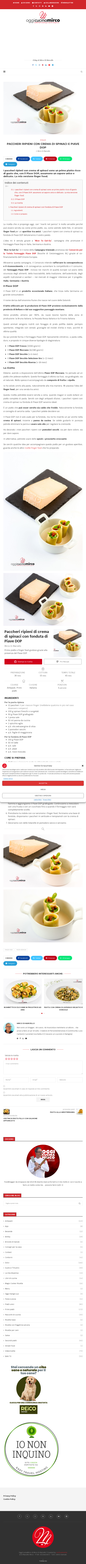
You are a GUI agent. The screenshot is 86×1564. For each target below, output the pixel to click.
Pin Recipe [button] (64, 662)
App (44, 1226)
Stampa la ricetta (24, 662)
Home (16, 3)
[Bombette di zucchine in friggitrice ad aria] (22, 991)
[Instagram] (39, 6)
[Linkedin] (45, 6)
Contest (44, 1252)
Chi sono (26, 3)
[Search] (81, 71)
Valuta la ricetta (11, 1055)
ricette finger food (33, 448)
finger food (9, 950)
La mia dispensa (44, 1273)
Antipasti (44, 1221)
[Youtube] (49, 6)
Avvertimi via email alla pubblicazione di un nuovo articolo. (28, 1095)
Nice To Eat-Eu (43, 240)
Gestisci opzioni (43, 795)
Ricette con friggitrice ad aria (44, 1325)
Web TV (44, 1356)
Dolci (44, 1263)
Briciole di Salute (44, 1242)
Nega (43, 789)
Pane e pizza (44, 1299)
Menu (44, 1289)
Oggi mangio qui (44, 1294)
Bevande (44, 1231)
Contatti (37, 3)
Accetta (43, 783)
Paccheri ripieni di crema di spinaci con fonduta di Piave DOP (36, 207)
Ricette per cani (44, 1330)
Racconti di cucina (44, 1315)
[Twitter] (36, 6)
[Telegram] (52, 6)
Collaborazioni (52, 3)
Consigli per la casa (44, 1247)
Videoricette (44, 1351)
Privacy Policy (47, 799)
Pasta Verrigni (21, 950)
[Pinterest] (42, 6)
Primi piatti (44, 1309)
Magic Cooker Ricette (44, 1283)
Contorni (44, 1257)
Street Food (44, 1346)
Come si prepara (21, 214)
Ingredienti (19, 210)
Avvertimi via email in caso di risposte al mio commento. (26, 1089)
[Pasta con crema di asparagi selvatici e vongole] (63, 991)
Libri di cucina (44, 1278)
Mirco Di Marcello (44, 151)
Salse (44, 1335)
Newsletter (68, 3)
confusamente (61, 1552)
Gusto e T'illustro (44, 1268)
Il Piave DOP (20, 199)
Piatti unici (44, 1304)
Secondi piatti (44, 1340)
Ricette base (44, 1320)
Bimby (44, 1237)
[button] (83, 766)
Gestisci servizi (8, 778)
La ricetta (19, 203)
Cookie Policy (38, 799)
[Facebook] (33, 6)
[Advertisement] (43, 41)
